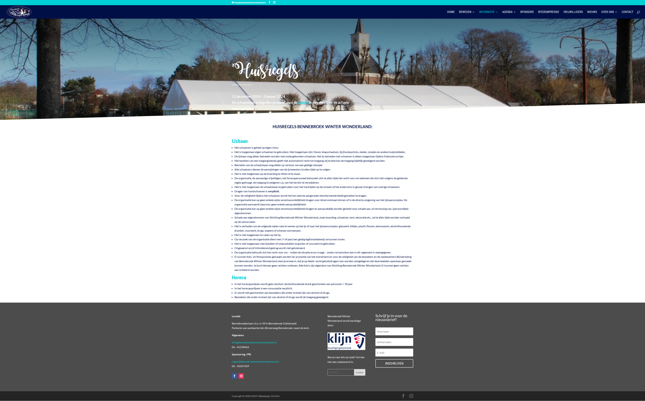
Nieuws (592, 12)
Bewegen (465, 12)
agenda (303, 102)
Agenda (507, 12)
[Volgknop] (234, 376)
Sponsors (527, 12)
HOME (451, 12)
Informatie (486, 12)
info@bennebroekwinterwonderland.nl (254, 342)
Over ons (607, 12)
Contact (627, 12)
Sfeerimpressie (548, 12)
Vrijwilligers (573, 12)
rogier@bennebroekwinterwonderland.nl (255, 361)
